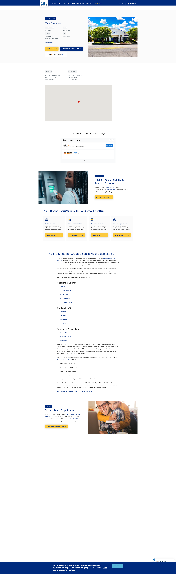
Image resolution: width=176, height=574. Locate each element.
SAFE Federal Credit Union (44, 3)
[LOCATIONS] (122, 4)
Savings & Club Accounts (66, 290)
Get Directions (49, 42)
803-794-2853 (66, 36)
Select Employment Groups (64, 359)
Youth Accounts (64, 294)
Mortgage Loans (64, 319)
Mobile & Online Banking (66, 302)
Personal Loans (64, 323)
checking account (110, 187)
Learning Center (98, 3)
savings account (111, 190)
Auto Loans (63, 315)
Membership (89, 3)
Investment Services (65, 337)
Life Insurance (63, 340)
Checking (62, 287)
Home (53, 8)
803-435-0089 (74, 419)
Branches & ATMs (60, 8)
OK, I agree (117, 566)
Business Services (65, 298)
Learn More (51, 235)
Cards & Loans (66, 3)
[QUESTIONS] (119, 4)
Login (133, 3)
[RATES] (125, 4)
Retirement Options (65, 333)
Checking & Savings (56, 3)
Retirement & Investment (78, 3)
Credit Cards (63, 312)
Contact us (51, 48)
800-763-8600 (66, 30)
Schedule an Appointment (70, 48)
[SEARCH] (116, 4)
